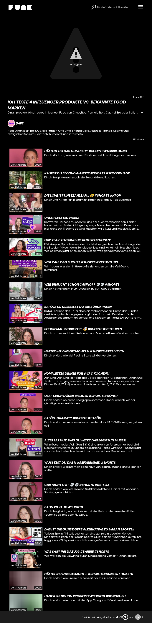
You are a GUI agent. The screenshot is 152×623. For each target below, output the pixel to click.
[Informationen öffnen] (142, 113)
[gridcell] (76, 158)
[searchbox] (116, 7)
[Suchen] (93, 7)
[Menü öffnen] (140, 7)
